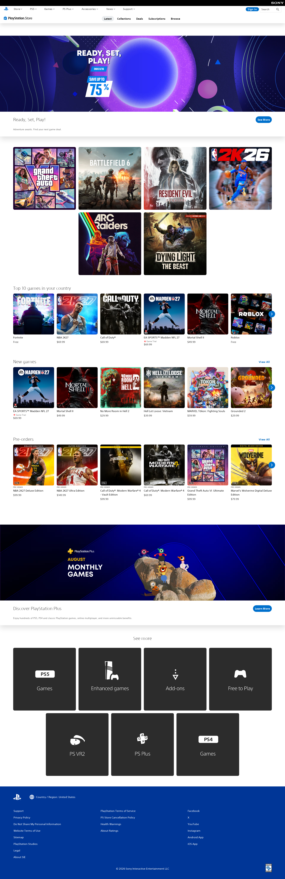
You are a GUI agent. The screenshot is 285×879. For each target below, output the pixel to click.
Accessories (89, 8)
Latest (108, 18)
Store (17, 8)
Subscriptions (156, 18)
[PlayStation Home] (6, 9)
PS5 (32, 8)
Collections (124, 18)
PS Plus (67, 8)
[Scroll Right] (272, 314)
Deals (139, 18)
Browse (175, 18)
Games (48, 8)
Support (128, 8)
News (109, 8)
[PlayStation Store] (19, 18)
